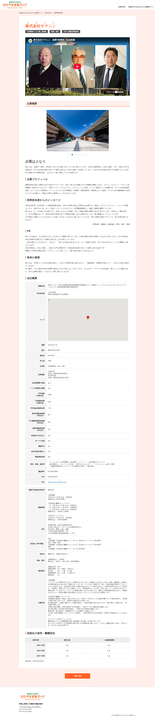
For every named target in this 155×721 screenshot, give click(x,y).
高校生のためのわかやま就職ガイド (31, 13)
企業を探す (48, 13)
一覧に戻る (77, 676)
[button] (68, 155)
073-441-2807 (27, 709)
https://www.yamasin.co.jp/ (57, 482)
